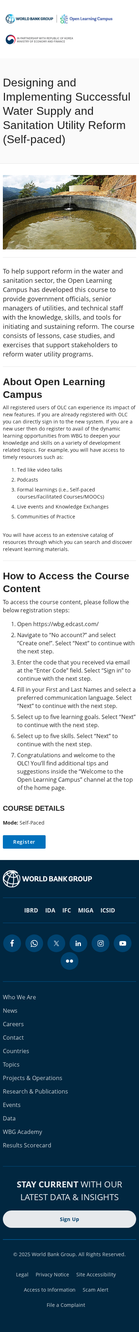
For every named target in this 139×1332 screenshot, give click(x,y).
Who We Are (19, 997)
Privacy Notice (52, 1274)
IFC (66, 910)
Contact (13, 1037)
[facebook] (12, 943)
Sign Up (69, 1219)
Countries (16, 1051)
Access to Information (50, 1289)
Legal (22, 1274)
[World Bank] (69, 879)
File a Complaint (66, 1305)
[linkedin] (78, 943)
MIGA (85, 910)
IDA (50, 910)
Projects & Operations (32, 1078)
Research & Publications (35, 1091)
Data (9, 1118)
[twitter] (56, 943)
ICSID (108, 910)
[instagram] (100, 943)
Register (24, 841)
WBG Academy (22, 1132)
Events (12, 1105)
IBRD (31, 910)
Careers (13, 1024)
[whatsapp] (34, 943)
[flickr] (69, 961)
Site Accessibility (96, 1274)
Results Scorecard (27, 1145)
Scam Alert (95, 1289)
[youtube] (123, 943)
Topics (11, 1064)
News (10, 1011)
